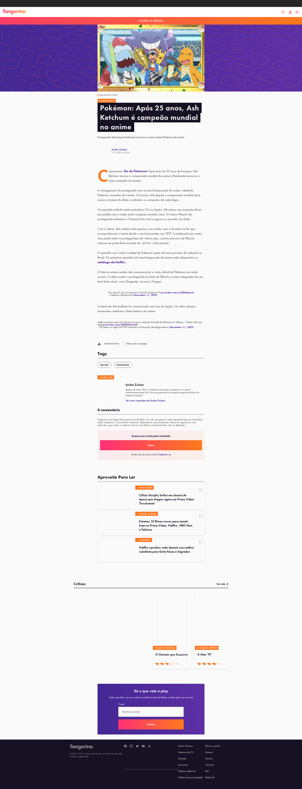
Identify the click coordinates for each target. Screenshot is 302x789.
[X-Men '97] (214, 621)
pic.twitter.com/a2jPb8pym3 (177, 292)
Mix (207, 771)
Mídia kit (210, 777)
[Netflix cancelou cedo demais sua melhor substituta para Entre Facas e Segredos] (116, 550)
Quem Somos (185, 746)
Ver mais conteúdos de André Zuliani (145, 400)
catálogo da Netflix (111, 262)
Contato (182, 758)
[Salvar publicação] (200, 490)
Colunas (209, 765)
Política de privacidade (190, 777)
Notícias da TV (185, 752)
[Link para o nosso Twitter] (137, 746)
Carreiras (183, 765)
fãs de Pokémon (135, 171)
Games (209, 752)
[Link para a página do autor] (104, 150)
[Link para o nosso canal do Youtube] (143, 746)
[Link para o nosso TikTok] (149, 746)
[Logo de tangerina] (14, 12)
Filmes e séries (212, 746)
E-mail (121, 704)
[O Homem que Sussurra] (172, 621)
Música (209, 758)
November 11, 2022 (145, 295)
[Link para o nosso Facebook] (125, 746)
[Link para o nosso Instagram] (131, 746)
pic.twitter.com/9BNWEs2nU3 (120, 324)
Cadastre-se (164, 454)
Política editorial (187, 771)
